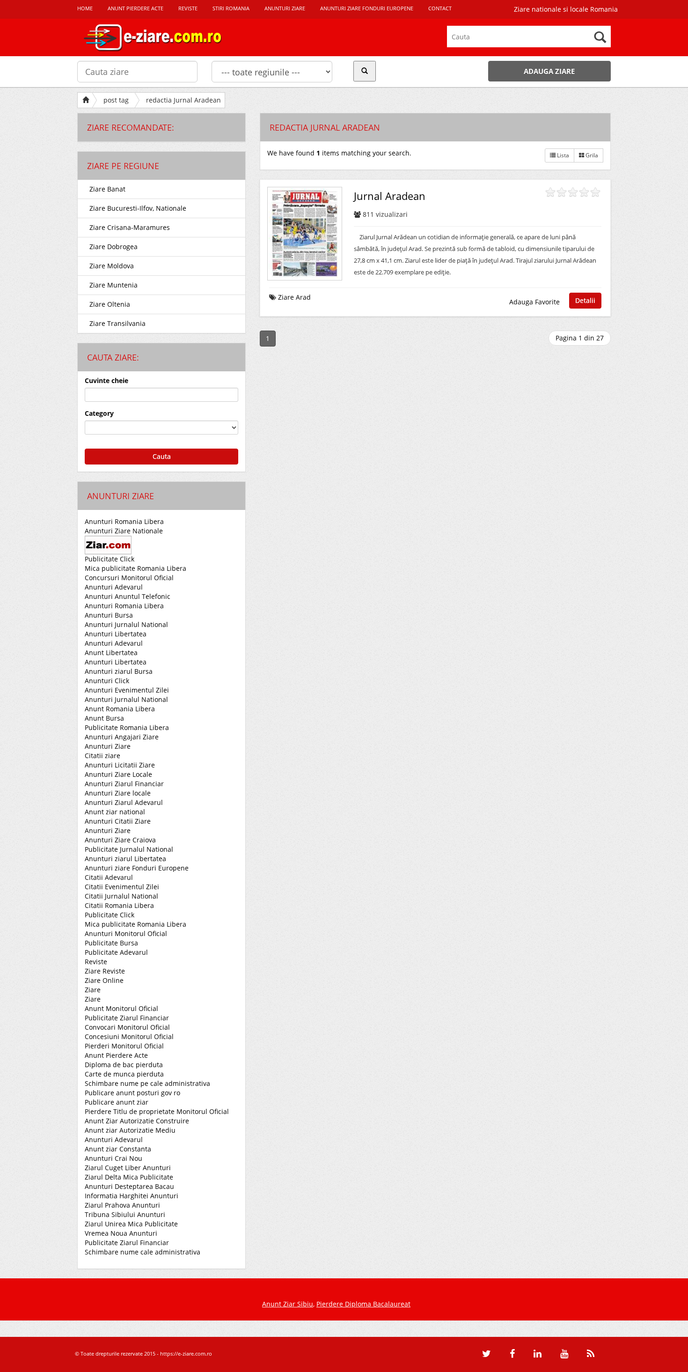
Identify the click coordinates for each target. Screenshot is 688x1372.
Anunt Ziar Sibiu (287, 1303)
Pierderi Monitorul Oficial (124, 1045)
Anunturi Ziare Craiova (120, 839)
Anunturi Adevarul (114, 587)
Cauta (162, 456)
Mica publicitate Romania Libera (135, 568)
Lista (562, 155)
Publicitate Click (109, 558)
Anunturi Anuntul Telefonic (127, 596)
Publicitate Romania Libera (127, 727)
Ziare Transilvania (117, 323)
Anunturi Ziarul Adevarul (124, 802)
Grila (591, 155)
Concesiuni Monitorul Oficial (129, 1036)
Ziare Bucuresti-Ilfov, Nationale (137, 208)
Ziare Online (104, 980)
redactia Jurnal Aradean (183, 100)
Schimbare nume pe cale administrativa (147, 1083)
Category (99, 413)
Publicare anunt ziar (116, 1102)
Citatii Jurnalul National (121, 896)
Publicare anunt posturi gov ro (132, 1092)
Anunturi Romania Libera (124, 521)
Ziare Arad (294, 297)
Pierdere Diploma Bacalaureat (363, 1303)
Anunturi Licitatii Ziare (120, 764)
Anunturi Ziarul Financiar (124, 783)
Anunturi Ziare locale (118, 793)
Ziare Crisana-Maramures (129, 227)
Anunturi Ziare (108, 746)
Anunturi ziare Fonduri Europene (137, 867)
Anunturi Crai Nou (113, 1158)
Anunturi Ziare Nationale (124, 530)
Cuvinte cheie (106, 380)
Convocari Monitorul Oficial (127, 1027)
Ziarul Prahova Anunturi (122, 1205)
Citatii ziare (102, 755)
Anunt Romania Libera (120, 708)
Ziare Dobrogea (113, 246)
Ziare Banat (107, 188)
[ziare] (108, 544)
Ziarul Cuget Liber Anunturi (128, 1167)
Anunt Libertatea (111, 652)
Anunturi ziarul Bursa (119, 671)
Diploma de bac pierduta (124, 1064)
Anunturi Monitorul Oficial (126, 933)
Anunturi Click (107, 680)
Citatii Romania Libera (119, 905)
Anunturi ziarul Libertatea (125, 858)
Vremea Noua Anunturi (121, 1233)
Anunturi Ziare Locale (118, 774)
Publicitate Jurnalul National (129, 849)
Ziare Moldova (111, 265)
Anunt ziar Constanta (118, 1148)
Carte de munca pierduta (124, 1074)
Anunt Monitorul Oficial (121, 1008)
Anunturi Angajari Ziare (122, 736)
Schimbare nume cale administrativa (142, 1251)
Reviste (96, 961)
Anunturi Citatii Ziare (118, 821)
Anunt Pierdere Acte (116, 1055)
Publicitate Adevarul (116, 952)
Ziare (93, 989)
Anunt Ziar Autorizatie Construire (137, 1120)
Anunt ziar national (115, 811)
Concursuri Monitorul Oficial (129, 577)
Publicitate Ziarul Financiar (127, 1017)
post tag (116, 100)
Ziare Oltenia (109, 304)
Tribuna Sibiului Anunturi (125, 1214)
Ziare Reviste (105, 970)
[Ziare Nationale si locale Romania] (161, 37)
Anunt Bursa (104, 718)
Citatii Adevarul (109, 877)
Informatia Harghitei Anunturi (131, 1195)
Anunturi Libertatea (115, 633)
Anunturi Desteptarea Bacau (129, 1186)
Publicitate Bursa (111, 942)
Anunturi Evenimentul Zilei (127, 690)
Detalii (585, 300)
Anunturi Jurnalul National (126, 624)
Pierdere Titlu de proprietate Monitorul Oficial (157, 1111)
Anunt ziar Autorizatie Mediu (130, 1130)
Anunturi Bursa (109, 615)
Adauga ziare (549, 71)
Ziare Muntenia (113, 284)
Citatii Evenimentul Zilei (122, 886)
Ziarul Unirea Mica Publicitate (131, 1223)
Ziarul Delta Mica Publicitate (129, 1177)
